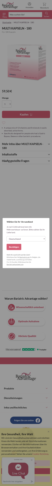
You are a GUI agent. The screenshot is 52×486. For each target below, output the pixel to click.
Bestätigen (14, 247)
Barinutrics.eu (25, 257)
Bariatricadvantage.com (15, 264)
